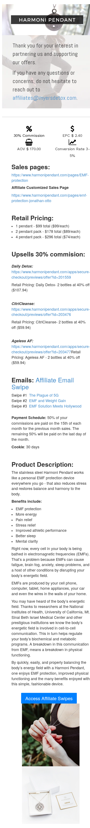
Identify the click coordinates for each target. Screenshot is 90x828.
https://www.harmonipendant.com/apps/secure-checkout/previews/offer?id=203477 (51, 349)
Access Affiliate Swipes (49, 698)
